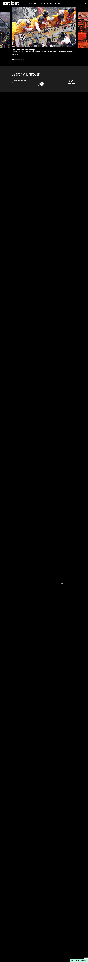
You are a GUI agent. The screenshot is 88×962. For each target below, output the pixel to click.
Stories (35, 3)
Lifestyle (46, 3)
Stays (51, 3)
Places (29, 3)
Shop (59, 3)
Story (13, 54)
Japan (70, 83)
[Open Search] (85, 3)
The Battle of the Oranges (24, 50)
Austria (83, 56)
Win (55, 3)
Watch (40, 3)
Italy (17, 54)
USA (73, 83)
